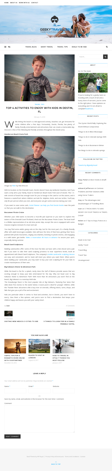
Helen (80, 221)
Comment (8, 403)
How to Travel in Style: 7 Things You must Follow (61, 358)
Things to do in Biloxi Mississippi (90, 132)
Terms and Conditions (72, 456)
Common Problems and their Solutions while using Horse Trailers (91, 191)
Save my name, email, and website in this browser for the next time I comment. (34, 399)
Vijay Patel (83, 180)
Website (56, 386)
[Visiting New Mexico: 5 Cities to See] (8, 313)
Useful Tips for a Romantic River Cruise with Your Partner (14, 358)
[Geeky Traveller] (56, 24)
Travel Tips (62, 47)
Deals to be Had (79, 47)
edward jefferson (86, 188)
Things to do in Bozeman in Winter (91, 145)
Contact (34, 3)
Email (31, 386)
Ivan (80, 209)
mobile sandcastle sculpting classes (61, 254)
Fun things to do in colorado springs (91, 150)
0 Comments (70, 306)
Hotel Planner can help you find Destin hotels (46, 205)
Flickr (14, 186)
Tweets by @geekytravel (87, 165)
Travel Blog (31, 47)
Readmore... (89, 109)
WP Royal (40, 456)
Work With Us (24, 3)
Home (6, 3)
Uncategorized (83, 260)
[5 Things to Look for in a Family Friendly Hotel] (70, 313)
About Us (13, 3)
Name (7, 386)
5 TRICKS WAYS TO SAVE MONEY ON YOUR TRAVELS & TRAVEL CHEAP (92, 212)
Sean (8, 306)
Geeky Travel (47, 47)
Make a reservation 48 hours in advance (42, 237)
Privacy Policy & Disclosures (55, 456)
